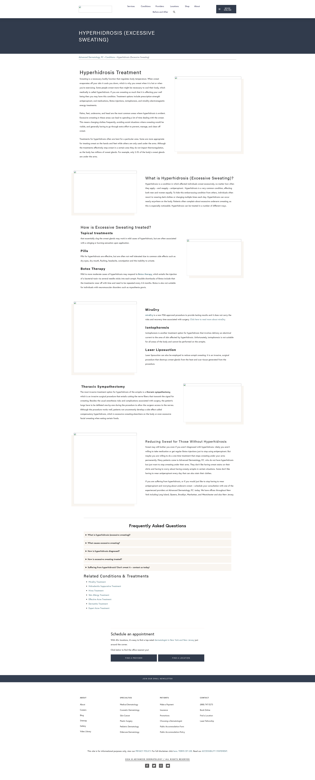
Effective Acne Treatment (100, 599)
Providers (160, 6)
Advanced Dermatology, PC (91, 57)
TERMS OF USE (185, 751)
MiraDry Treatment (97, 581)
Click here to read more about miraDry (207, 319)
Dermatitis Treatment (98, 603)
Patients (164, 698)
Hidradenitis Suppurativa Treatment (105, 586)
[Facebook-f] (147, 766)
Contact (204, 698)
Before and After (160, 11)
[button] (174, 12)
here (175, 751)
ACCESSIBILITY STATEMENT (214, 751)
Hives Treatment (96, 590)
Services (131, 6)
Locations (174, 6)
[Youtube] (168, 766)
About (197, 6)
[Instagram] (161, 766)
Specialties (126, 698)
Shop (187, 6)
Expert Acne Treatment (99, 608)
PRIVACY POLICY (143, 751)
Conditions (146, 6)
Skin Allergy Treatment (99, 595)
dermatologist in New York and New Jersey (174, 640)
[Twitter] (154, 766)
